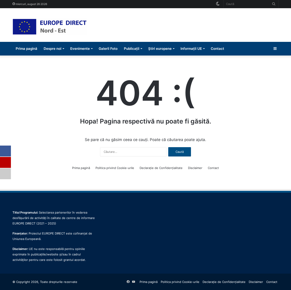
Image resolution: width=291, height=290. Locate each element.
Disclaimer (195, 168)
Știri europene (160, 48)
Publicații (131, 48)
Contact (217, 48)
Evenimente (80, 48)
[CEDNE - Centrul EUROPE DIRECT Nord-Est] (50, 26)
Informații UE (191, 48)
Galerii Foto (108, 48)
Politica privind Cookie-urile (114, 168)
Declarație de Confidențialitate (161, 168)
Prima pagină (26, 48)
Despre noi (52, 48)
